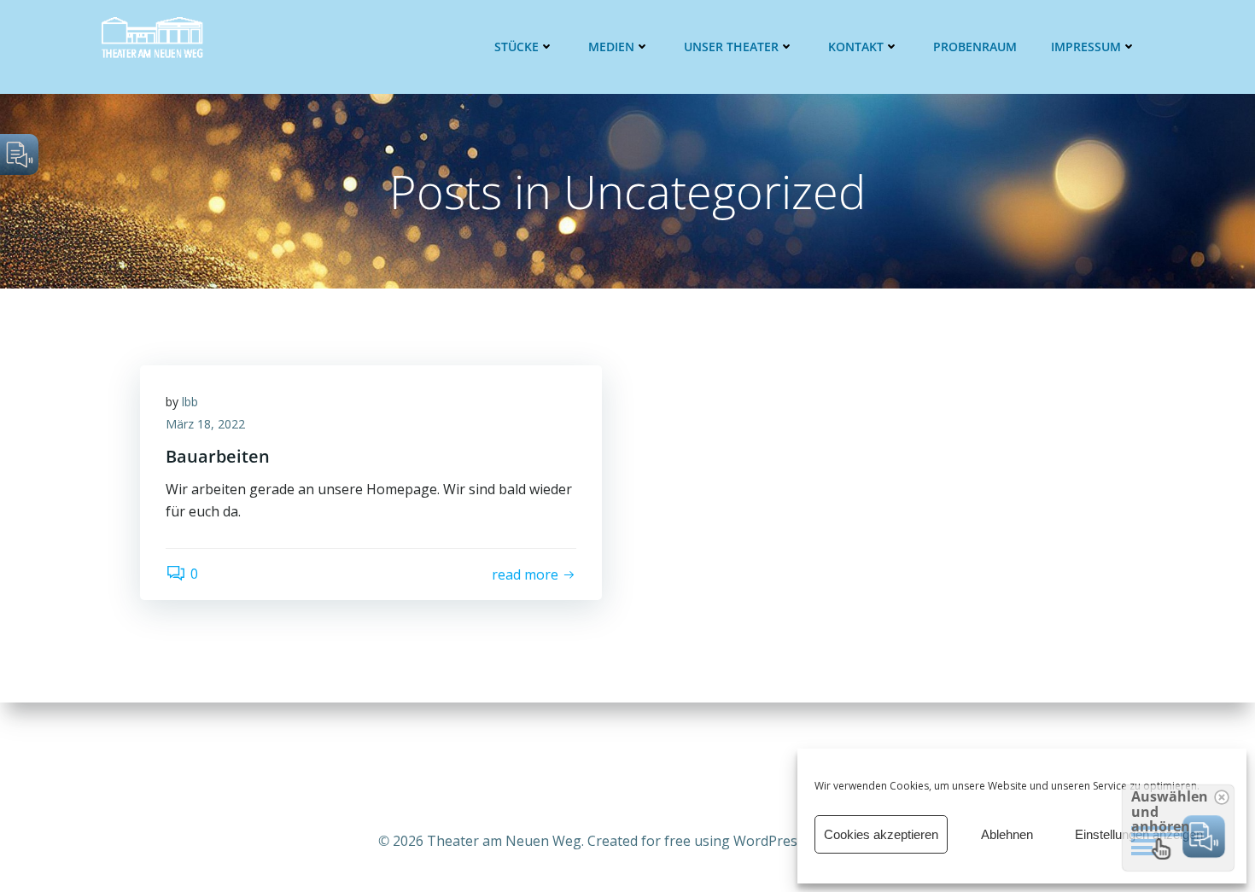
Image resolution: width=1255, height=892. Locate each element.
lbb (190, 402)
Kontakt (856, 46)
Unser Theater (731, 46)
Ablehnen (1007, 834)
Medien (611, 46)
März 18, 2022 (205, 424)
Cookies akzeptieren (881, 834)
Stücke (516, 46)
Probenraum (975, 46)
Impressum (1086, 46)
